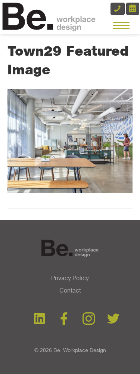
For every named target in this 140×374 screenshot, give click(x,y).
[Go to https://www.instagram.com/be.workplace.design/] (89, 319)
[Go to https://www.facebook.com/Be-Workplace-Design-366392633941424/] (64, 319)
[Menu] (121, 25)
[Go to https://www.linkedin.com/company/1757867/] (39, 319)
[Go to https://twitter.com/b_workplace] (113, 319)
